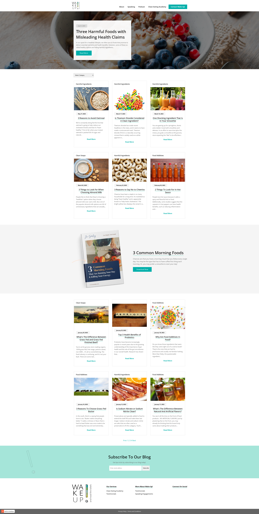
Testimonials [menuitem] (111, 494)
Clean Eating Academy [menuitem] (114, 491)
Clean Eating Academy (157, 7)
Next (134, 440)
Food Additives (158, 155)
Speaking (131, 7)
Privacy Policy (122, 511)
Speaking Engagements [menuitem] (144, 494)
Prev (125, 440)
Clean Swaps (81, 155)
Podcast (141, 7)
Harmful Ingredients (84, 84)
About (121, 7)
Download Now (142, 269)
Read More (84, 53)
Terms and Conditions (134, 511)
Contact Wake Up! (178, 7)
